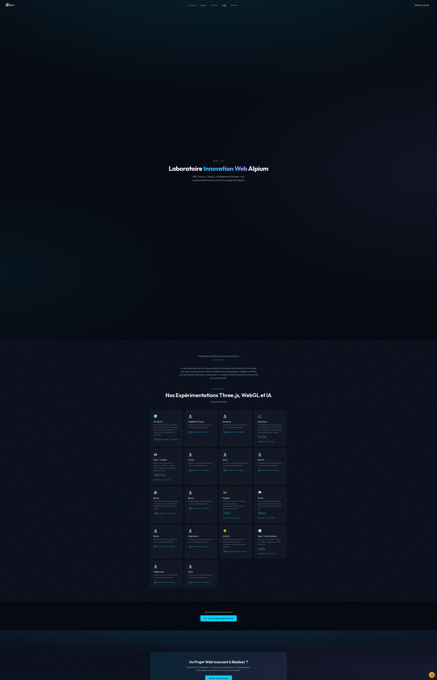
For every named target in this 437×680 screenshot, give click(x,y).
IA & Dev (214, 5)
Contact (234, 5)
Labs (224, 5)
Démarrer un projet (422, 5)
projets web (221, 378)
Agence (203, 5)
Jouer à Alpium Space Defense (218, 618)
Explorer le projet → (170, 439)
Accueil (215, 161)
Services (192, 5)
